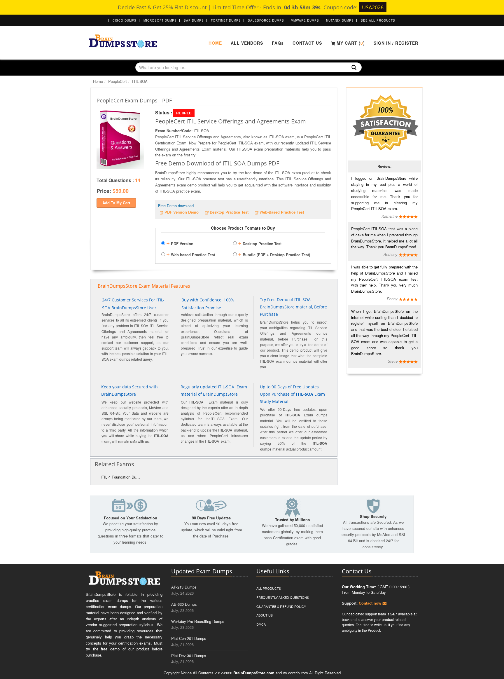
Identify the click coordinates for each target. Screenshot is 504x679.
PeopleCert (117, 81)
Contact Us (307, 43)
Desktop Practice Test (259, 243)
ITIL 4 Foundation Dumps (121, 477)
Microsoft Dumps (160, 20)
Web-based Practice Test (190, 254)
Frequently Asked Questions (282, 597)
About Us (264, 615)
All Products (268, 588)
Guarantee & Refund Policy (281, 606)
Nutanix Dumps (340, 20)
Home (215, 43)
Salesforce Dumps (266, 20)
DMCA (261, 624)
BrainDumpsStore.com (253, 672)
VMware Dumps (305, 20)
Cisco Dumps (124, 20)
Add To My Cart (116, 202)
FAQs (278, 43)
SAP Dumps (194, 20)
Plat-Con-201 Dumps (188, 638)
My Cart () (350, 43)
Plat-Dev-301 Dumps (188, 655)
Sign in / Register (396, 43)
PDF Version (179, 243)
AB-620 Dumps (184, 604)
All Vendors (247, 43)
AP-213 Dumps (184, 587)
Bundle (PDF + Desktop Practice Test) (274, 254)
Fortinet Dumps (226, 20)
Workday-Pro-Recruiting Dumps (197, 621)
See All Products (378, 20)
